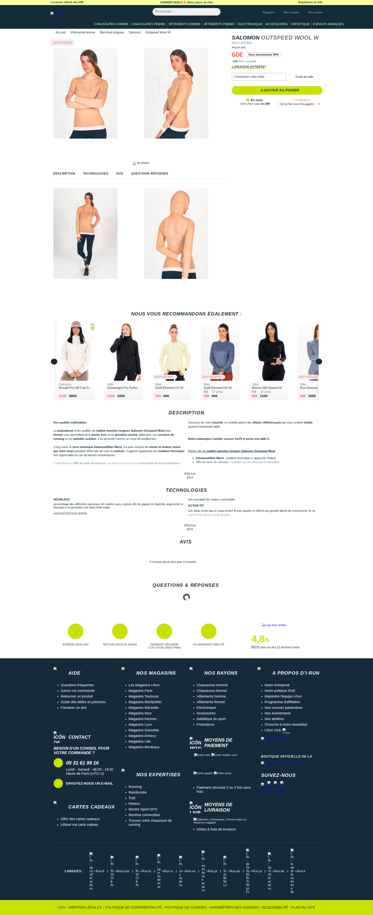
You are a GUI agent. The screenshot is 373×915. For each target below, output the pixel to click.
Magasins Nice (140, 713)
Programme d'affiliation (282, 702)
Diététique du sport (211, 719)
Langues (74, 871)
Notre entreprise (277, 685)
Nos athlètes (274, 719)
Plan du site (303, 907)
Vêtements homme (211, 696)
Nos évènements (278, 713)
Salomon (135, 32)
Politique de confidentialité (133, 907)
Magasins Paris (141, 691)
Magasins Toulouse (144, 696)
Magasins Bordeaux (144, 747)
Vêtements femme (82, 32)
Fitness (134, 804)
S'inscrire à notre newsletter (286, 724)
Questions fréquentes (77, 685)
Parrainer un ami (73, 708)
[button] (259, 77)
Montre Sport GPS (143, 809)
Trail (132, 798)
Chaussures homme (212, 685)
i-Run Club (273, 730)
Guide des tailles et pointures (83, 702)
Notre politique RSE (280, 691)
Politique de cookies (185, 907)
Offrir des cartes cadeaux (80, 819)
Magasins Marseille (144, 708)
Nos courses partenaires (283, 708)
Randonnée (138, 792)
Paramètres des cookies (234, 907)
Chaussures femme (212, 691)
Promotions (205, 724)
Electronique (206, 708)
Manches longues (112, 32)
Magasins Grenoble (144, 730)
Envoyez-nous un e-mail (89, 783)
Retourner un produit (77, 696)
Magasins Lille (140, 741)
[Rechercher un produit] (215, 11)
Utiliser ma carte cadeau (79, 825)
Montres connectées (144, 815)
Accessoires (206, 713)
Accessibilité (275, 907)
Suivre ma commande (78, 691)
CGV (61, 907)
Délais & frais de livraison (216, 829)
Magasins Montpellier (145, 702)
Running (135, 787)
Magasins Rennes (143, 719)
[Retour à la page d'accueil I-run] (69, 18)
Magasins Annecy (142, 736)
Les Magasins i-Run (144, 685)
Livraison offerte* (249, 66)
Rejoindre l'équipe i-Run (283, 696)
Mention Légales (85, 907)
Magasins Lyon (140, 724)
